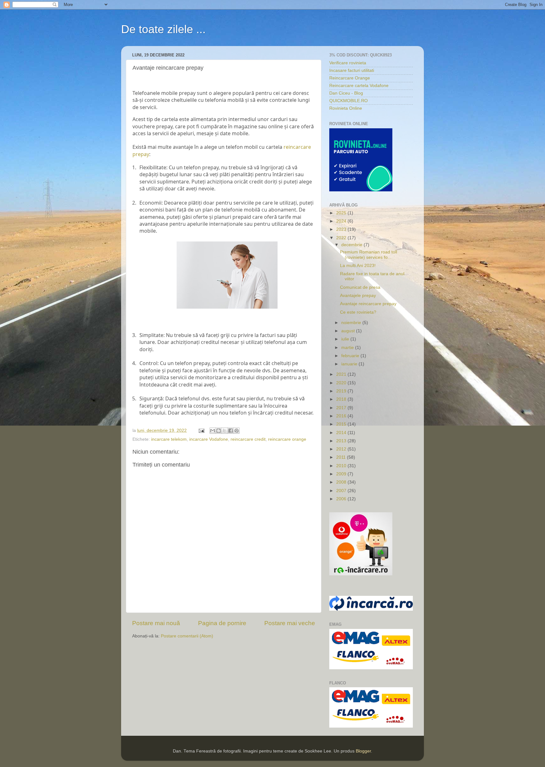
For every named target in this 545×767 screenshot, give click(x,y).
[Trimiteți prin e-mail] (212, 430)
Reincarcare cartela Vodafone (359, 85)
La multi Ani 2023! (358, 265)
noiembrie (351, 322)
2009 (342, 474)
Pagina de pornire (222, 623)
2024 (342, 221)
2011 (341, 457)
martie (348, 347)
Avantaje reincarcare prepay (368, 303)
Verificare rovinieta (347, 63)
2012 (342, 449)
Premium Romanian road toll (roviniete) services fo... (368, 254)
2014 (342, 432)
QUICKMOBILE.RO (348, 100)
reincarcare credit (248, 439)
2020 (342, 383)
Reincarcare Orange (349, 78)
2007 (342, 490)
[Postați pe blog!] (218, 430)
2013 (342, 441)
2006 (342, 499)
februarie (350, 355)
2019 (342, 391)
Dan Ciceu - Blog (346, 93)
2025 (342, 213)
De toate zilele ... (163, 29)
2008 (342, 482)
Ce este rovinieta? (358, 312)
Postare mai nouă (156, 623)
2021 (342, 374)
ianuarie (350, 364)
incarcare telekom (169, 439)
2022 (342, 237)
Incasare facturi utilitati (351, 70)
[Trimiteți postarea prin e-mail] (201, 430)
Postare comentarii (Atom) (187, 636)
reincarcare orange (287, 439)
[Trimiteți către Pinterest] (236, 430)
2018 (342, 399)
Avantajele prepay (358, 295)
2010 (342, 465)
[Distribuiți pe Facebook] (230, 430)
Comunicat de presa (360, 287)
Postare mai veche (289, 623)
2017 (342, 407)
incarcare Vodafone (208, 439)
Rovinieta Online (345, 108)
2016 (342, 416)
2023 (342, 229)
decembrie (352, 244)
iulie (345, 339)
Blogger (363, 751)
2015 (342, 424)
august (348, 330)
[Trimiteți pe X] (224, 430)
